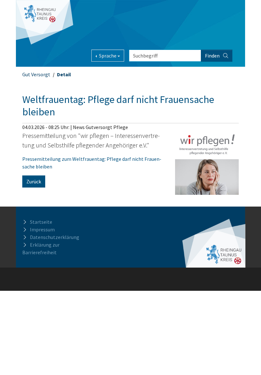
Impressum (42, 229)
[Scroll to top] (247, 361)
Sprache (107, 55)
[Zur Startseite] (44, 22)
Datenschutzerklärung (54, 237)
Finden (213, 55)
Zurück (33, 181)
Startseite (41, 222)
